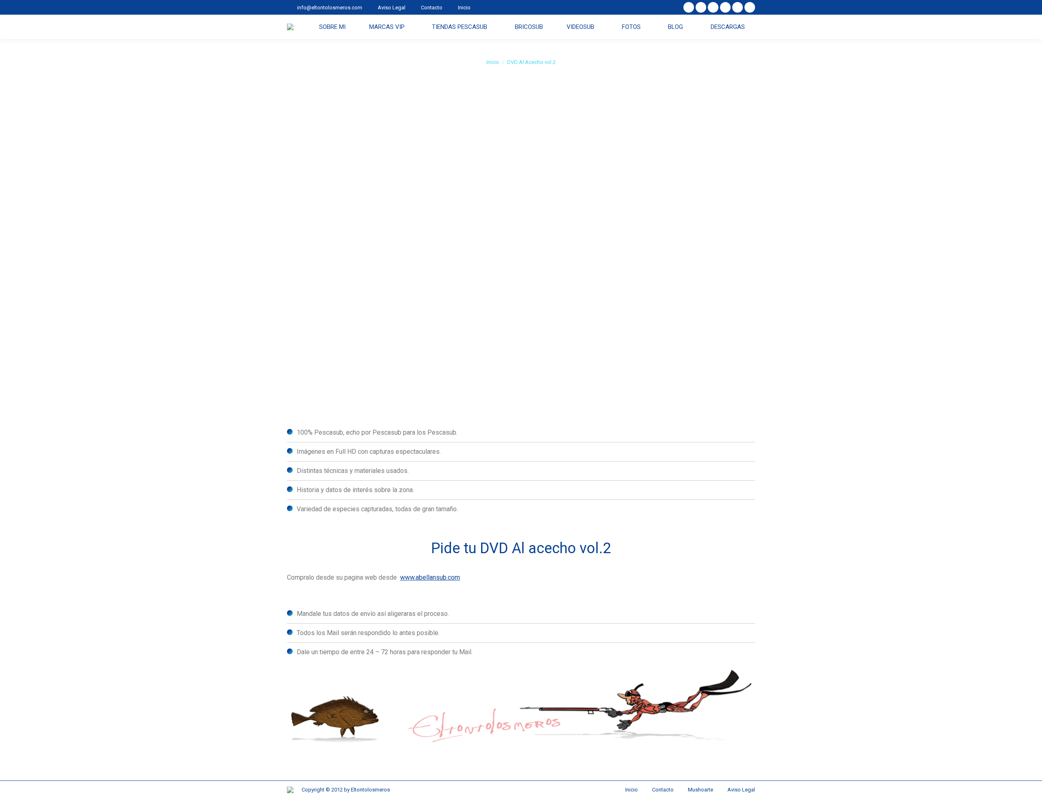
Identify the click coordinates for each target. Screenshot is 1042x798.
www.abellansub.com (430, 577)
